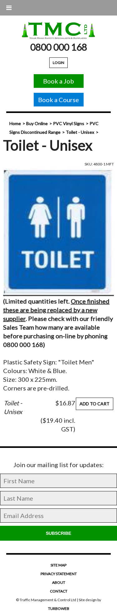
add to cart (95, 403)
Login (58, 62)
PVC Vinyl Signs (68, 123)
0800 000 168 (58, 47)
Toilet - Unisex (80, 132)
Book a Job (58, 81)
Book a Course (58, 99)
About (58, 582)
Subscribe (58, 533)
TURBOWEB (58, 608)
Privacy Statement (59, 573)
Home (15, 123)
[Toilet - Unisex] (58, 232)
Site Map (58, 565)
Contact (58, 591)
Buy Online (37, 123)
